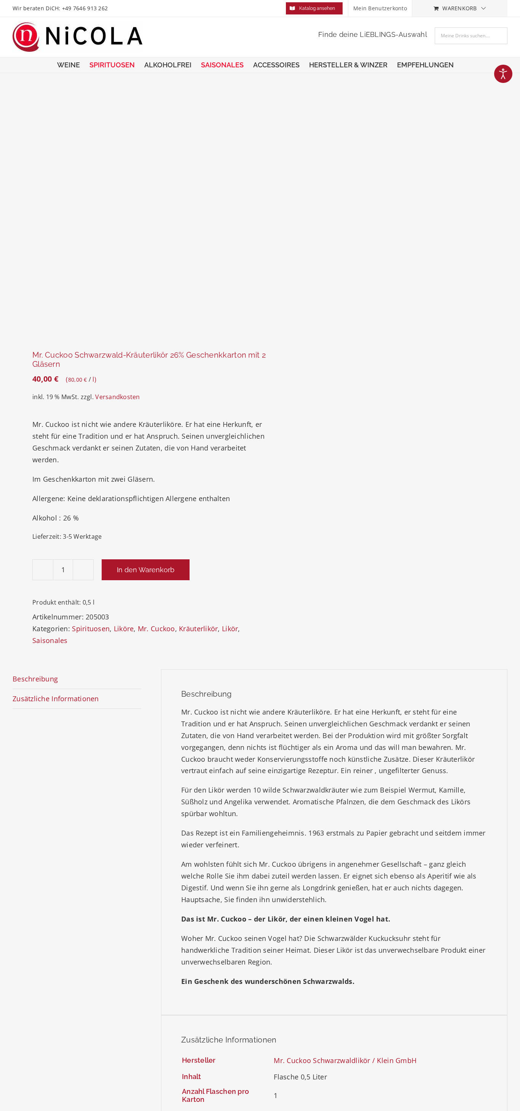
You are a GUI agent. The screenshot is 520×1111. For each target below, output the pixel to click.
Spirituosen (91, 628)
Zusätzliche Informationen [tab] (56, 698)
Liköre (124, 628)
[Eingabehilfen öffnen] (503, 74)
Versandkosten (117, 397)
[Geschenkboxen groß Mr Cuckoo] (131, 212)
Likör (230, 628)
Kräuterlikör (198, 628)
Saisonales (50, 640)
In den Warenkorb (145, 570)
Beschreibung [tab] (35, 678)
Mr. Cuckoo (156, 628)
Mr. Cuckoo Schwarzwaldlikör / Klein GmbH (345, 1060)
